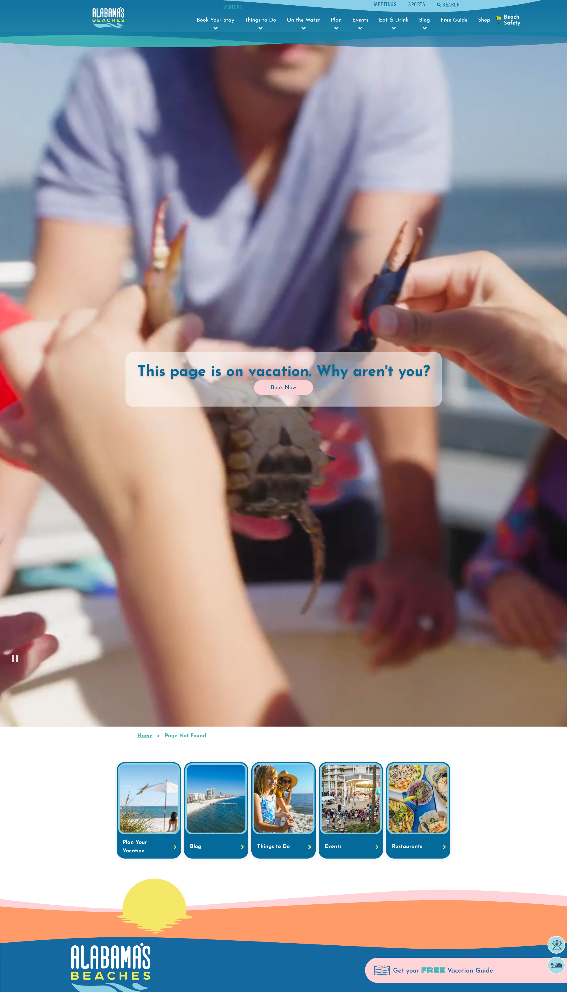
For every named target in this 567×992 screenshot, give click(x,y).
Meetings (385, 4)
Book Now (283, 387)
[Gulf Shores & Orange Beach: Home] (108, 19)
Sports (416, 4)
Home (144, 736)
